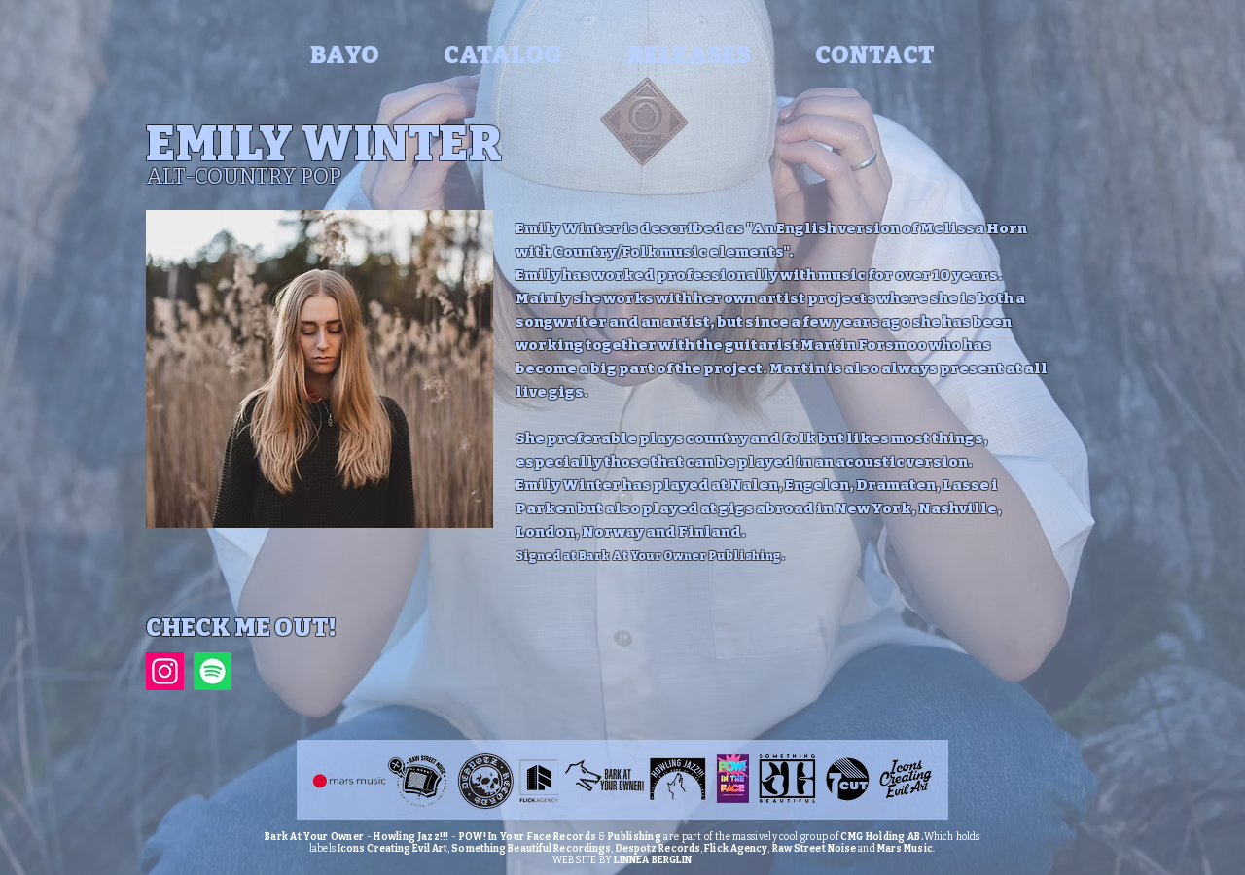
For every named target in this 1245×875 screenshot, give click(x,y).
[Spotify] (212, 671)
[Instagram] (165, 671)
